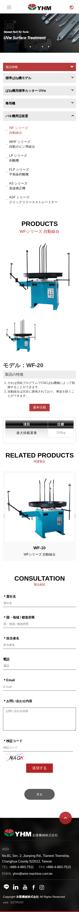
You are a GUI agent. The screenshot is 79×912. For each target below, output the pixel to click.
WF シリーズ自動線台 (18, 130)
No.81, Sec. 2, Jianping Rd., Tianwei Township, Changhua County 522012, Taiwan (36, 858)
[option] (39, 33)
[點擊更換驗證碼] (16, 757)
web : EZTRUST (13, 902)
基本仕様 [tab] (39, 407)
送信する (39, 768)
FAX (42, 867)
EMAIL (7, 873)
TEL (5, 867)
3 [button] (43, 47)
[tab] (39, 78)
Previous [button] (3, 33)
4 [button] (49, 47)
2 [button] (36, 47)
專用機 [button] (10, 103)
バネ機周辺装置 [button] (16, 116)
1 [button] (30, 47)
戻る (39, 794)
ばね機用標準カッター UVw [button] (25, 90)
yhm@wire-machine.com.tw (32, 873)
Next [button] (76, 33)
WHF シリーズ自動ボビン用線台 (22, 144)
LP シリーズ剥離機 (18, 158)
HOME (39, 6)
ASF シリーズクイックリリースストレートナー (33, 200)
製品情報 (12, 67)
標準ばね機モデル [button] (18, 78)
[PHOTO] (39, 277)
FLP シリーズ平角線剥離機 (19, 172)
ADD (5, 849)
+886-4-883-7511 (21, 867)
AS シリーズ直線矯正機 (18, 186)
